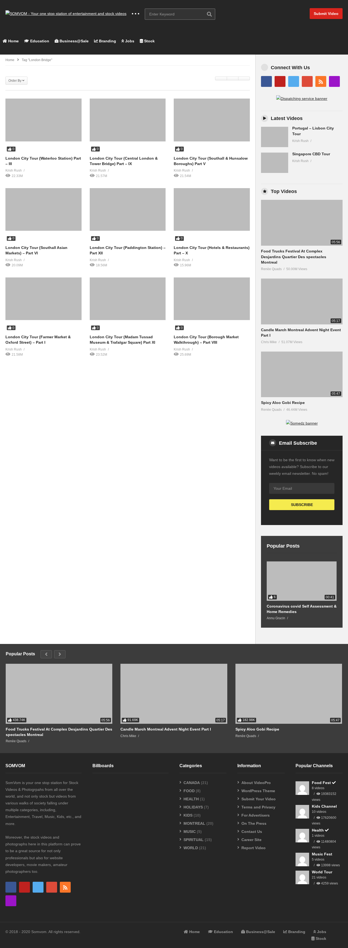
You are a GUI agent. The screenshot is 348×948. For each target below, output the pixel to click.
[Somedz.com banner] (302, 423)
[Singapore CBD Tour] (274, 163)
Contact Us (251, 831)
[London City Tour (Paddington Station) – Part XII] (128, 209)
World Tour (322, 872)
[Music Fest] (302, 859)
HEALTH (191, 799)
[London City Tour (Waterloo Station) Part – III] (43, 120)
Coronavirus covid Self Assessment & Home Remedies (302, 609)
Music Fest (322, 854)
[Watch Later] (43, 148)
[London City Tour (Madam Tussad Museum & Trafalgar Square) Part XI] (128, 298)
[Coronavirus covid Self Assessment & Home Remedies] (302, 581)
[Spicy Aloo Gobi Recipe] (302, 374)
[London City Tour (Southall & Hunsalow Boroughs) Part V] (212, 120)
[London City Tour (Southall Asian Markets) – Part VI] (43, 209)
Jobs (129, 41)
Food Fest (322, 782)
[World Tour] (302, 877)
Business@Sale (73, 41)
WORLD (191, 848)
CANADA (192, 782)
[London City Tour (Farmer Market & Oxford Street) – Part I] (43, 298)
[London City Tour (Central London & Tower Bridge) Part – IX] (128, 120)
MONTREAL (194, 823)
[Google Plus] (307, 81)
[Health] (302, 835)
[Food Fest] (302, 788)
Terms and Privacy (258, 807)
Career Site (251, 840)
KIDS (188, 815)
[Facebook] (266, 81)
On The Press (253, 823)
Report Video (253, 848)
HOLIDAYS (193, 807)
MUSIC (190, 831)
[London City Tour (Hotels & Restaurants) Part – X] (212, 209)
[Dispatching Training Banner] (301, 98)
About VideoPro (256, 782)
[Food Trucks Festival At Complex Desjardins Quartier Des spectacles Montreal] (302, 223)
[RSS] (320, 81)
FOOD (189, 791)
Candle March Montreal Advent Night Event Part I (165, 729)
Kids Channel (324, 806)
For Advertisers (255, 815)
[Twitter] (293, 81)
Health (318, 830)
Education (39, 41)
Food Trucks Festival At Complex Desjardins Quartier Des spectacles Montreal (293, 256)
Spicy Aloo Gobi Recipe (283, 402)
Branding (107, 41)
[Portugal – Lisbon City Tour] (274, 137)
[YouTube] (280, 81)
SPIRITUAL (194, 840)
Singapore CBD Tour (311, 154)
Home (13, 41)
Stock (149, 41)
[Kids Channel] (302, 812)
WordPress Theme (258, 791)
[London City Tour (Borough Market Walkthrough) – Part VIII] (212, 298)
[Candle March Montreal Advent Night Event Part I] (302, 301)
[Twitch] (334, 81)
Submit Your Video (258, 799)
